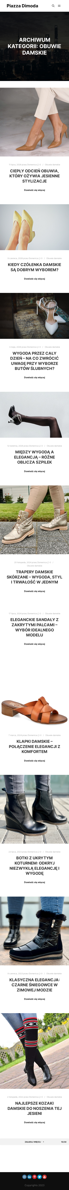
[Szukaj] (53, 6)
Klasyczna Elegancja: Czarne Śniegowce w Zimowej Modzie (34, 984)
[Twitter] (39, 1177)
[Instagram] (24, 1177)
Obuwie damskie (52, 164)
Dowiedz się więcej (34, 190)
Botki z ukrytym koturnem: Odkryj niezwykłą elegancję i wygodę (34, 866)
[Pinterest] (34, 1177)
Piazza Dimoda (22, 5)
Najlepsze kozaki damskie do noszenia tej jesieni (35, 1108)
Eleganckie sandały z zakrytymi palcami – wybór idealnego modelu (34, 627)
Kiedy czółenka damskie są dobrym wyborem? (34, 267)
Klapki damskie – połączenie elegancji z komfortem (34, 746)
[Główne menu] (59, 6)
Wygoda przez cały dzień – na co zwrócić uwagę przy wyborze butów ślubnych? (34, 361)
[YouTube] (44, 1177)
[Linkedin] (29, 1177)
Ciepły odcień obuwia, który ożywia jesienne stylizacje (34, 176)
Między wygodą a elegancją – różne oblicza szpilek (34, 457)
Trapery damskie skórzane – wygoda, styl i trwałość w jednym (34, 576)
